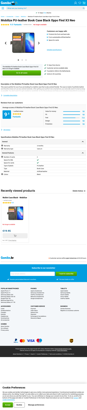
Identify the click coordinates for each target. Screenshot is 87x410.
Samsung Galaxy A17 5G (8, 302)
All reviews (6, 130)
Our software (4, 328)
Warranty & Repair (36, 318)
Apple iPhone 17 (5, 291)
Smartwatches (5, 318)
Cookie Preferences (42, 354)
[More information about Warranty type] (2, 148)
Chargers (3, 312)
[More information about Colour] (2, 174)
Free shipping (12, 240)
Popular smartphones (10, 288)
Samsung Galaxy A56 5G (8, 296)
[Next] (38, 43)
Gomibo (4, 324)
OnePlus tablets (64, 298)
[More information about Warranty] (2, 145)
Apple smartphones (36, 291)
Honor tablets (64, 296)
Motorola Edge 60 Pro (7, 300)
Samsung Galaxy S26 (7, 294)
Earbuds (3, 314)
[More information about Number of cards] (2, 157)
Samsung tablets (65, 293)
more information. (62, 350)
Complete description (10, 95)
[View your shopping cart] (84, 2)
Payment (33, 308)
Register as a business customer (69, 310)
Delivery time (34, 312)
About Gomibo (5, 326)
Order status (34, 310)
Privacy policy (5, 330)
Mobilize (23, 16)
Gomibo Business (65, 308)
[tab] (18, 60)
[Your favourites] (80, 2)
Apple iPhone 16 (5, 293)
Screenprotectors (6, 310)
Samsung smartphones (37, 293)
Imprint (33, 354)
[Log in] (75, 2)
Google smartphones (37, 298)
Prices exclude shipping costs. (63, 349)
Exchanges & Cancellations (38, 316)
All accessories (5, 320)
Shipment (33, 314)
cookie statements (9, 400)
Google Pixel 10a (6, 298)
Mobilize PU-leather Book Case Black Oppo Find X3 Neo (44, 16)
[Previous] (6, 43)
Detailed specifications (54, 50)
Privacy (27, 354)
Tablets (63, 288)
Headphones (4, 316)
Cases (17, 16)
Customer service (38, 306)
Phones (34, 288)
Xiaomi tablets (64, 294)
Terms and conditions (55, 354)
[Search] (83, 8)
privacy (76, 398)
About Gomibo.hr (18, 354)
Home (2, 16)
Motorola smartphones (37, 296)
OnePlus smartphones (37, 294)
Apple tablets (64, 291)
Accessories (9, 16)
